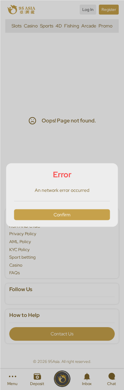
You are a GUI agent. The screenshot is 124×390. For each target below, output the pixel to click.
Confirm (62, 214)
